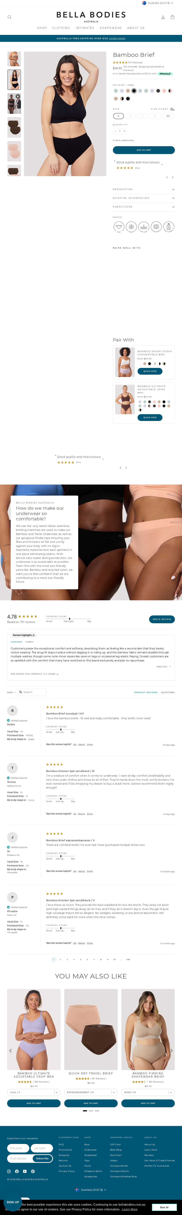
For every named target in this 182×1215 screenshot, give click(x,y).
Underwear (90, 1149)
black (134, 91)
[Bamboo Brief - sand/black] (125, 322)
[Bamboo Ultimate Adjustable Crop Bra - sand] (159, 402)
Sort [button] (10, 692)
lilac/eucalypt (140, 91)
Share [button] (90, 744)
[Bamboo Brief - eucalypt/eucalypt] (125, 313)
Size (141, 109)
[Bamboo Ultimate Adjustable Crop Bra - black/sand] (140, 410)
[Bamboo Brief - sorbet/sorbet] (125, 317)
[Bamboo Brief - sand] (125, 309)
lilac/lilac (152, 91)
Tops (87, 1160)
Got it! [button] (164, 1207)
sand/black (122, 98)
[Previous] (10, 1050)
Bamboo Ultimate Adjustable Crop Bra (34, 1075)
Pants (87, 1165)
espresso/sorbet (170, 91)
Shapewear (111, 28)
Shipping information (131, 198)
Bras (87, 1144)
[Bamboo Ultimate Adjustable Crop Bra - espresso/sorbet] (149, 406)
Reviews (149, 1155)
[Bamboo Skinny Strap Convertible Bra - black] (149, 363)
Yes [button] (74, 744)
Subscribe (42, 1158)
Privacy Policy (67, 1171)
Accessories (90, 1176)
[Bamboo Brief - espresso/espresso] (120, 317)
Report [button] (81, 744)
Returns (63, 1160)
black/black (128, 98)
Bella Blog (116, 1149)
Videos (113, 1160)
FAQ (61, 1144)
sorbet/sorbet (164, 91)
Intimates (85, 28)
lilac (122, 91)
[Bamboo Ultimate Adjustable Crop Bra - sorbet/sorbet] (159, 406)
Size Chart (116, 1155)
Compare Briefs (119, 1165)
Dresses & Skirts (93, 1171)
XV (168, 116)
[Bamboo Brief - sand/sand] (120, 322)
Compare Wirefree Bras (123, 1176)
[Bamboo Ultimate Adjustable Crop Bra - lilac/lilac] (144, 406)
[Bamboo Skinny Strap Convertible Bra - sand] (144, 363)
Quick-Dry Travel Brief (91, 1073)
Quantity (120, 124)
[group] (25, 617)
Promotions (65, 1149)
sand (128, 91)
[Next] (171, 1050)
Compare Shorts (119, 1171)
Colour (123, 85)
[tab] (146, 693)
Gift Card (115, 1144)
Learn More (150, 1149)
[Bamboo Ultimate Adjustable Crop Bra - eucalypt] (144, 402)
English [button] (162, 666)
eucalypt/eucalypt (146, 91)
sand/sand (116, 98)
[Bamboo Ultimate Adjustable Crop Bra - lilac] (140, 402)
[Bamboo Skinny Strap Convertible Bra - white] (140, 363)
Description (123, 189)
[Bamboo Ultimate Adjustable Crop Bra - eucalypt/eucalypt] (140, 406)
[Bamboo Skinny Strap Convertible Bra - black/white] (159, 363)
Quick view (150, 371)
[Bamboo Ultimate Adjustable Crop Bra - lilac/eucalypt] (168, 402)
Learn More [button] (130, 1209)
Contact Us (65, 1165)
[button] (91, 674)
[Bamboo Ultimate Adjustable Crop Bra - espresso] (149, 402)
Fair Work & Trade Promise (159, 1160)
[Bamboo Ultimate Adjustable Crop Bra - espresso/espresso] (154, 406)
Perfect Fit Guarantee (156, 1165)
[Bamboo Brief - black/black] (115, 326)
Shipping (144, 66)
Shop (42, 28)
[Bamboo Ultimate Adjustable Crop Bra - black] (164, 402)
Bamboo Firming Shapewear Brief (148, 1075)
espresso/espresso (158, 91)
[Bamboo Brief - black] (115, 313)
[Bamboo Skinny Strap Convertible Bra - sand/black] (164, 363)
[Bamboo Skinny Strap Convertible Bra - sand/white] (154, 363)
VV (155, 116)
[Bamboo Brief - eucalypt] (115, 309)
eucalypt (116, 91)
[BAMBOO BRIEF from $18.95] (120, 276)
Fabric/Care (123, 206)
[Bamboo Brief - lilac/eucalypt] (120, 313)
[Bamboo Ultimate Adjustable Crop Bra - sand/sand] (168, 406)
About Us (136, 28)
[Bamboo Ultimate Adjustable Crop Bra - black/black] (164, 406)
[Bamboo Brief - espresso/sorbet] (115, 322)
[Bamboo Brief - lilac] (120, 309)
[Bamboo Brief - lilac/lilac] (115, 317)
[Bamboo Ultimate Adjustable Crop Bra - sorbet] (154, 402)
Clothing (61, 28)
